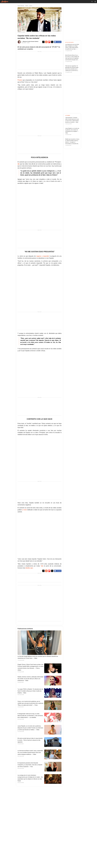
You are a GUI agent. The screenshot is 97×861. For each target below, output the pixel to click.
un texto (24, 510)
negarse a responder (42, 256)
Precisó (20, 80)
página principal (21, 5)
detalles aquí (29, 568)
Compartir (59, 42)
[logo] (4, 2)
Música (30, 5)
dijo (19, 164)
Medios (26, 5)
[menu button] (95, 1)
